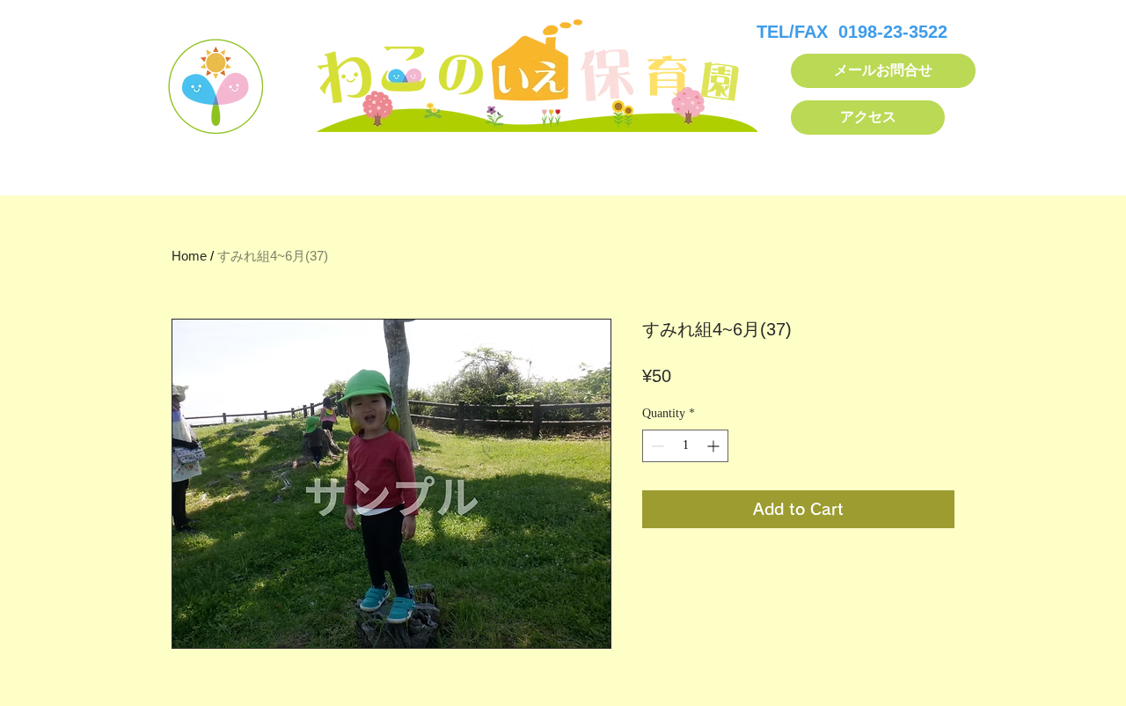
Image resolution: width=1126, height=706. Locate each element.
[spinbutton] (685, 445)
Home (189, 255)
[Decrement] (656, 445)
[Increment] (715, 445)
